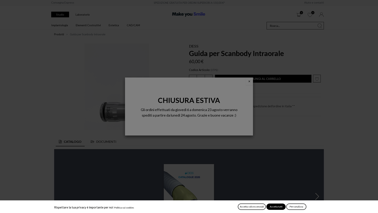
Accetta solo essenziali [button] (252, 206)
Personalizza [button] (296, 206)
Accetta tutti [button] (276, 206)
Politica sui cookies (124, 207)
